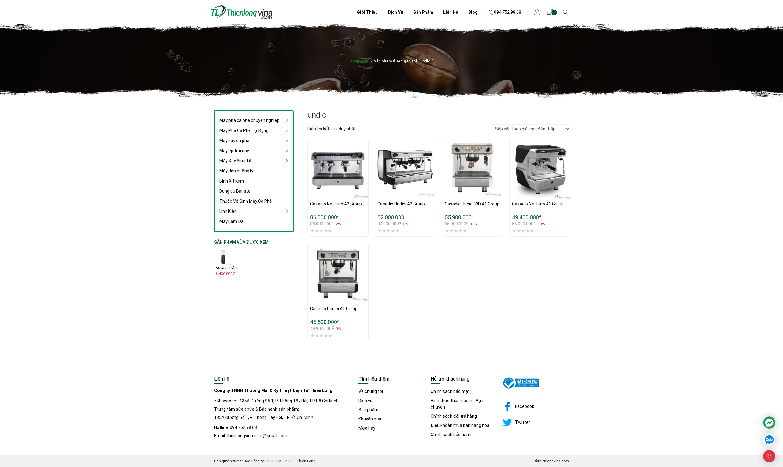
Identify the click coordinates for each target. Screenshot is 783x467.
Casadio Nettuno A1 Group (538, 203)
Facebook (524, 406)
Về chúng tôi (370, 391)
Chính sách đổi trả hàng (454, 416)
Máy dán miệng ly (236, 170)
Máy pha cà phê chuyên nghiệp (249, 120)
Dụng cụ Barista (234, 191)
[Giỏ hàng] (550, 12)
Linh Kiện (228, 211)
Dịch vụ (365, 400)
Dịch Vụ (395, 12)
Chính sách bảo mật (450, 391)
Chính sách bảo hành (451, 434)
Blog (473, 12)
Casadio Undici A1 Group (334, 308)
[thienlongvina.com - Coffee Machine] (241, 17)
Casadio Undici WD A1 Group (472, 203)
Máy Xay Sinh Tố (235, 160)
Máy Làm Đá (231, 221)
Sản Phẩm (423, 12)
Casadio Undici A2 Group (401, 203)
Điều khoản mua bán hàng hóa (460, 425)
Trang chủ (359, 61)
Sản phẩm (368, 409)
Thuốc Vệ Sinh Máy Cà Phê (245, 201)
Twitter (522, 422)
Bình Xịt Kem (231, 181)
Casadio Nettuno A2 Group (336, 203)
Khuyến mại (369, 418)
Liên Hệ (450, 12)
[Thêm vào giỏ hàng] (312, 176)
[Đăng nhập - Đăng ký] (537, 12)
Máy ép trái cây (234, 150)
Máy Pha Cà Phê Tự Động (244, 130)
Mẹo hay (366, 428)
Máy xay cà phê (234, 140)
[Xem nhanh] (312, 189)
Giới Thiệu (367, 12)
